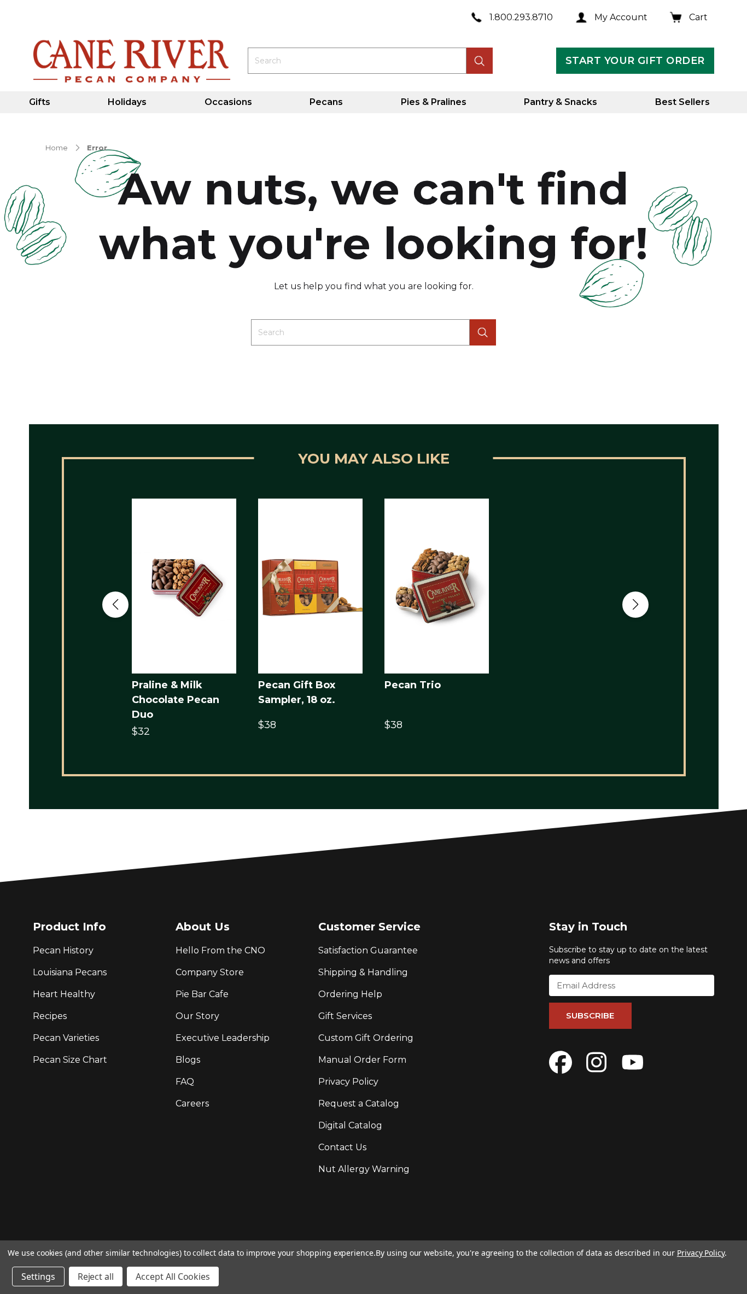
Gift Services (345, 1016)
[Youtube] (632, 1062)
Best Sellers (682, 102)
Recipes (50, 1016)
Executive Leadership (223, 1038)
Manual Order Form (362, 1060)
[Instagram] (596, 1062)
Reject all (96, 1276)
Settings (38, 1276)
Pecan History (63, 950)
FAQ (185, 1081)
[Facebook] (560, 1062)
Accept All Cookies (173, 1276)
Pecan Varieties (66, 1038)
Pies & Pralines (433, 102)
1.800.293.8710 (521, 17)
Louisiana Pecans (70, 972)
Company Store (210, 972)
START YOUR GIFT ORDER (634, 61)
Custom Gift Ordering (365, 1038)
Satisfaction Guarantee (368, 950)
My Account (620, 17)
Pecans (326, 102)
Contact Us (342, 1147)
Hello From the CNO (220, 950)
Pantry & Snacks (560, 102)
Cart (698, 17)
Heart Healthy (64, 994)
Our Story (197, 1016)
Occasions (228, 102)
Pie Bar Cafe (202, 994)
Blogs (188, 1060)
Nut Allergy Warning (364, 1169)
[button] (115, 605)
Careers (192, 1103)
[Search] (483, 332)
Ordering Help (350, 994)
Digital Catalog (350, 1125)
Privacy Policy (348, 1081)
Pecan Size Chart (70, 1060)
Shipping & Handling (363, 972)
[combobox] (357, 61)
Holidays (127, 102)
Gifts (39, 102)
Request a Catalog (358, 1103)
